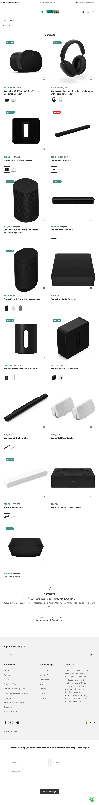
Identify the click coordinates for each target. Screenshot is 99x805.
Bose (41, 684)
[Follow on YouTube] (17, 722)
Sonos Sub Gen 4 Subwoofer (64, 368)
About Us (8, 670)
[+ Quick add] (44, 79)
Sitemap (7, 698)
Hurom (42, 698)
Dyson (42, 693)
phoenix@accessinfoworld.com (49, 620)
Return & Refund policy (14, 688)
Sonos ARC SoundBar (61, 160)
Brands (12, 20)
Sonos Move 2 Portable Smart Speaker (22, 299)
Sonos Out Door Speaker (62, 438)
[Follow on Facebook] (5, 722)
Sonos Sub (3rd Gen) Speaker (18, 160)
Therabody (44, 679)
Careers (7, 675)
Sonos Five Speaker (13, 577)
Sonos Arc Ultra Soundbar (16, 438)
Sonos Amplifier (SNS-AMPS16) (66, 507)
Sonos (18, 20)
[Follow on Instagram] (11, 722)
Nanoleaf (43, 675)
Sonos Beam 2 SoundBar (62, 229)
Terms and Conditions (14, 702)
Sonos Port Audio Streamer (64, 299)
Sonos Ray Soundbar (13, 507)
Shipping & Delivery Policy (16, 693)
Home (5, 20)
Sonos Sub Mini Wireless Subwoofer (21, 368)
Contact (7, 679)
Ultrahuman (44, 670)
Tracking (8, 707)
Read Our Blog (10, 684)
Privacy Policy (10, 711)
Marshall (43, 688)
